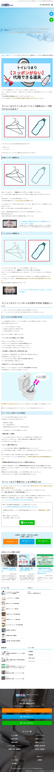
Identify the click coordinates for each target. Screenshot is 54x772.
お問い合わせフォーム (28, 716)
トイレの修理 (14, 735)
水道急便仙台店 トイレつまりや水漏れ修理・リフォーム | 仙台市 (39, 770)
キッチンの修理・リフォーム (14, 745)
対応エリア (39, 756)
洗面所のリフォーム (39, 742)
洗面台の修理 (14, 742)
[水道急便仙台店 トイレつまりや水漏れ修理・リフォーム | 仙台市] (6, 4)
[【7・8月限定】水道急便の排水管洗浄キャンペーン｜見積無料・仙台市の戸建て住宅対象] (9, 560)
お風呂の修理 (14, 738)
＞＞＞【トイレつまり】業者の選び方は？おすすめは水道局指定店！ (17, 499)
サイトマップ (32, 661)
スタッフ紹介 (14, 760)
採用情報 (31, 654)
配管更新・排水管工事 (39, 745)
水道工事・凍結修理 (39, 749)
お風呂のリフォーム (39, 738)
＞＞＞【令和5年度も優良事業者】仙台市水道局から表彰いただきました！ (20, 506)
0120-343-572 (46, 4)
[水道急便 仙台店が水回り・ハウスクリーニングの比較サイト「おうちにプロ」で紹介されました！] (45, 560)
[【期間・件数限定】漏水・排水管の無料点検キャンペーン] (27, 560)
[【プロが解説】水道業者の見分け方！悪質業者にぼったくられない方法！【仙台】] (10, 227)
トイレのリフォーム (39, 735)
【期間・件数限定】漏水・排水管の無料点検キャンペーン (27, 570)
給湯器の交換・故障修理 (14, 749)
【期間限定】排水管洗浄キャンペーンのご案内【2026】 (9, 570)
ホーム (14, 756)
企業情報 (31, 651)
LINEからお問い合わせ (28, 723)
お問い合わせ (32, 658)
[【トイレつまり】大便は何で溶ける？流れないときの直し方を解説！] (10, 294)
